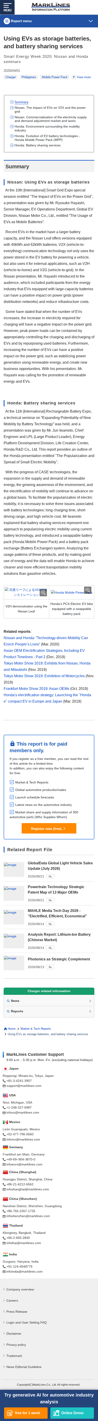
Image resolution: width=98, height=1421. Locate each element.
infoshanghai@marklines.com (27, 1189)
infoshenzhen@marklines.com (28, 1216)
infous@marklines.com (22, 1112)
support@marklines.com (23, 1086)
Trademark (14, 1356)
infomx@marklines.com (23, 1139)
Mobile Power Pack (54, 77)
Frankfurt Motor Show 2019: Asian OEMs (36, 689)
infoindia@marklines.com (24, 1271)
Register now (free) (46, 829)
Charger (10, 77)
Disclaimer (13, 1333)
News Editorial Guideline (23, 1367)
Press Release (16, 1311)
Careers (12, 1300)
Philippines (29, 77)
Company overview (20, 1289)
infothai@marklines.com (23, 1243)
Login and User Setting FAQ (26, 1322)
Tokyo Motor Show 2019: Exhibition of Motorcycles (45, 676)
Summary (21, 102)
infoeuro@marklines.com (24, 1164)
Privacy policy (16, 1344)
